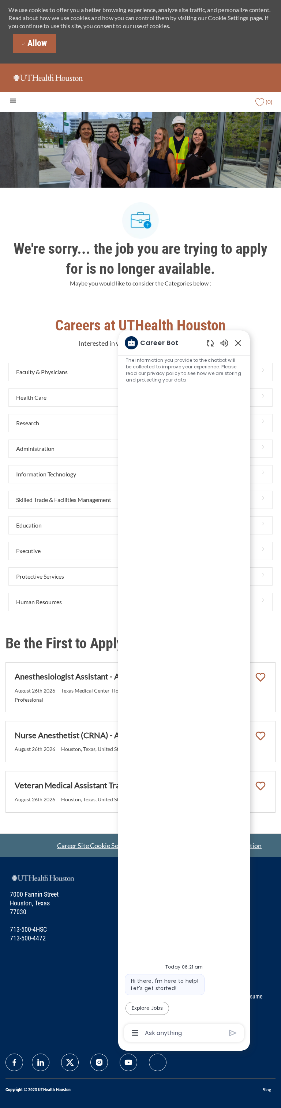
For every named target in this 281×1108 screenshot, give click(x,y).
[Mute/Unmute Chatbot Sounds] (224, 342)
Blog (266, 1089)
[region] (184, 687)
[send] (232, 1033)
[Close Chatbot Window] (238, 343)
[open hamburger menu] (13, 102)
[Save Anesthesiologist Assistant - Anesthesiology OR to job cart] (260, 677)
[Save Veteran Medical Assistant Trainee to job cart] (260, 786)
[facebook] (14, 1062)
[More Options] (135, 1032)
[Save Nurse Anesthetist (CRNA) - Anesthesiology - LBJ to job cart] (260, 736)
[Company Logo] (48, 77)
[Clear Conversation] (210, 343)
